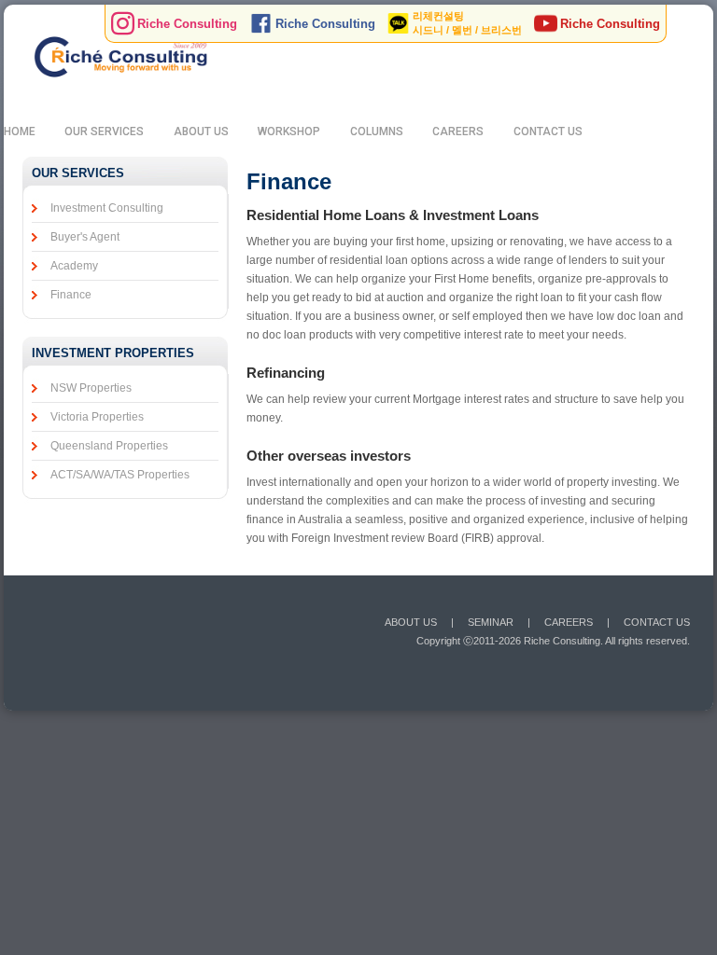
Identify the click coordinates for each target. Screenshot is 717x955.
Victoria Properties (97, 416)
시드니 (428, 29)
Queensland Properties (109, 445)
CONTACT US (548, 131)
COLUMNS (376, 131)
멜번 (462, 29)
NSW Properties (91, 387)
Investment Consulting (106, 208)
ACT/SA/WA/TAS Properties (120, 474)
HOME (19, 131)
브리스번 (501, 29)
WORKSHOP (289, 131)
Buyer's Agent (85, 236)
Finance (70, 294)
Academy (74, 265)
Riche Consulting (187, 24)
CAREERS (458, 131)
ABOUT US (201, 131)
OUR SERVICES (104, 131)
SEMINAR (490, 622)
